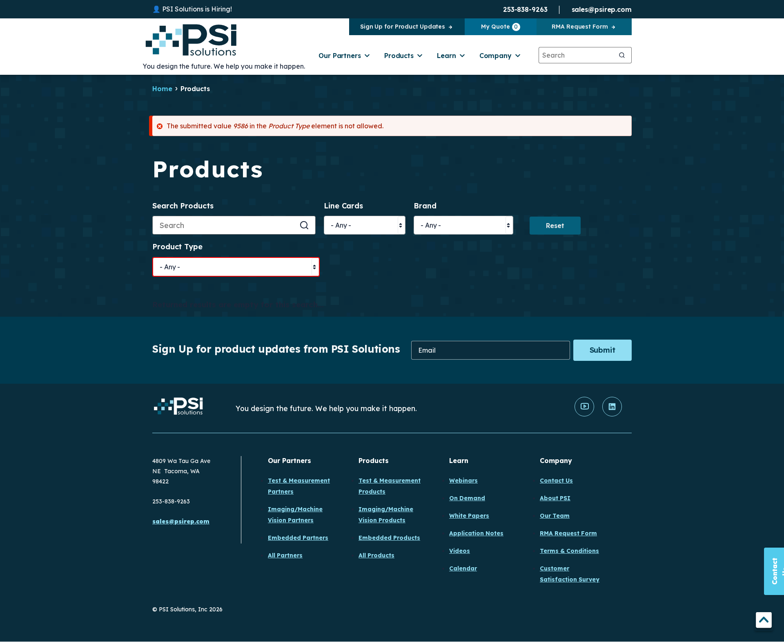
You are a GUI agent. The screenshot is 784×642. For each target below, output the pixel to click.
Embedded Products (389, 537)
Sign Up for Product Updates (402, 26)
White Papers (469, 515)
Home (162, 89)
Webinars (463, 480)
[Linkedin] (612, 414)
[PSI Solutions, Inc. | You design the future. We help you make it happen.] (178, 408)
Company (495, 55)
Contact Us (556, 480)
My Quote (499, 26)
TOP (764, 621)
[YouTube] (584, 414)
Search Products (183, 206)
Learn (446, 55)
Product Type (177, 247)
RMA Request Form (580, 26)
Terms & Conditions (569, 551)
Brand (425, 206)
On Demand (467, 498)
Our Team (555, 515)
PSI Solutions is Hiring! (197, 9)
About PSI (555, 498)
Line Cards (343, 206)
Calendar (463, 568)
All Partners (285, 555)
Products (399, 55)
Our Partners (339, 55)
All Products (376, 555)
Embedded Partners (298, 537)
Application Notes (476, 533)
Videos (459, 551)
